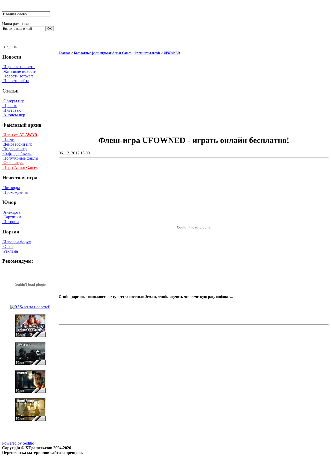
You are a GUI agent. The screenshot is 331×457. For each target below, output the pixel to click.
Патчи (8, 139)
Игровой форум (16, 242)
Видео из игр (14, 149)
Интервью (11, 110)
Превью (9, 105)
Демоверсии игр (17, 144)
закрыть (10, 46)
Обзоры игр (13, 101)
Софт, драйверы (17, 153)
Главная (65, 53)
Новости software (18, 76)
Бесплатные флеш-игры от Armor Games (102, 53)
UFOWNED (172, 53)
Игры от (19, 135)
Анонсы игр (13, 115)
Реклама (10, 251)
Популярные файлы (20, 158)
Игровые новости (18, 67)
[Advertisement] (149, 92)
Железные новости (19, 71)
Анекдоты (11, 212)
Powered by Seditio (18, 443)
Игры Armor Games (19, 167)
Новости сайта (15, 80)
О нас (7, 246)
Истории (10, 221)
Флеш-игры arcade (147, 53)
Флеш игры (13, 163)
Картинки (11, 217)
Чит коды (11, 187)
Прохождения (15, 192)
